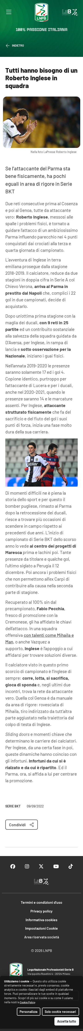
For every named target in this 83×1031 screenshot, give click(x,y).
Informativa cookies (41, 919)
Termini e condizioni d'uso (41, 902)
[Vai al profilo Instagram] (27, 866)
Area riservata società (41, 937)
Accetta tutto (66, 1021)
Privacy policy (41, 911)
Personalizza (28, 1012)
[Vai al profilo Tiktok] (70, 866)
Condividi (17, 824)
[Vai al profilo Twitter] (41, 866)
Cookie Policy (27, 1002)
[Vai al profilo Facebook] (12, 866)
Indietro (18, 45)
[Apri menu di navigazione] (9, 12)
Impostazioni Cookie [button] (41, 928)
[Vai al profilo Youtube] (56, 866)
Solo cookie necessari (60, 1012)
